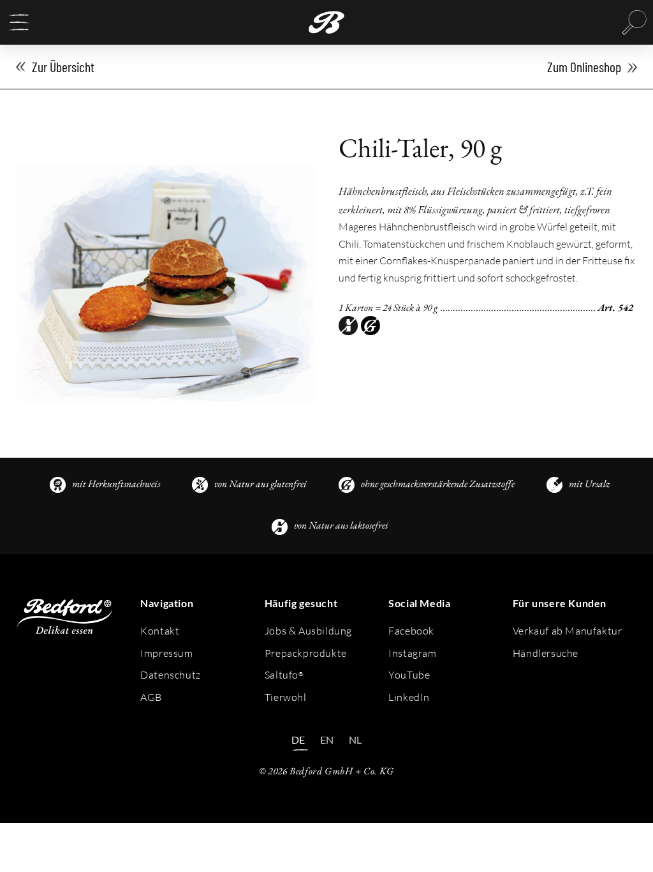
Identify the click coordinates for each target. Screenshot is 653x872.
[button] (19, 22)
